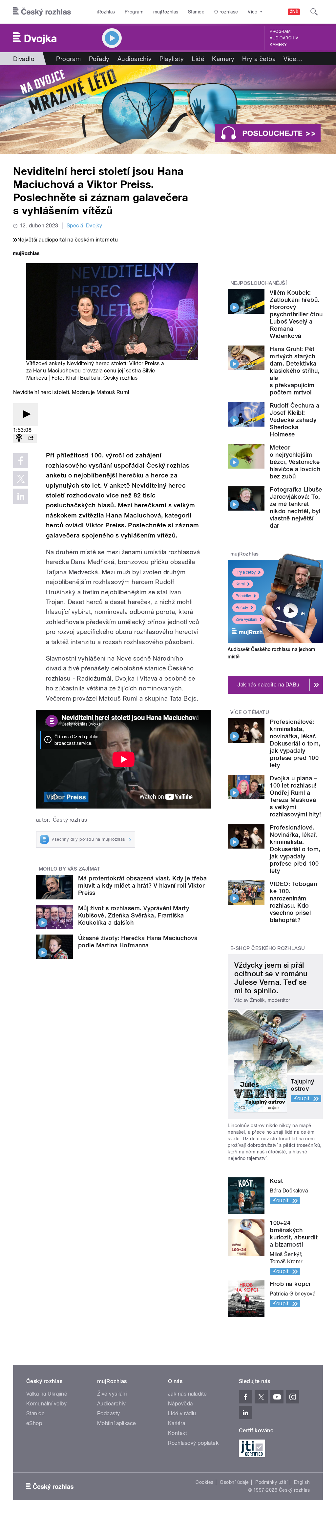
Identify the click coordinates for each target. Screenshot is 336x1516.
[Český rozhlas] (42, 12)
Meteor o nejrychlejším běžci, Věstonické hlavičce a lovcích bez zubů (295, 462)
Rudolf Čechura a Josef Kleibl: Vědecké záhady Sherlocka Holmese (294, 420)
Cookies (204, 1482)
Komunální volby (46, 1403)
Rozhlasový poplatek (193, 1443)
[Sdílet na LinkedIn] (20, 496)
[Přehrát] (25, 414)
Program (134, 11)
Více (293, 58)
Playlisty (171, 58)
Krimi (240, 584)
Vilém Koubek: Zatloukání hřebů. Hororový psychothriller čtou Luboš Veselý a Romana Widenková (296, 314)
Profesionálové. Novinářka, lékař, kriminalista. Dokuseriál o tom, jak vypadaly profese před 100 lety (295, 849)
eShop (34, 1423)
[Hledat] (314, 12)
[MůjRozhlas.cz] (26, 254)
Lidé (198, 58)
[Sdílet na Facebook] (20, 460)
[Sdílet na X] (20, 478)
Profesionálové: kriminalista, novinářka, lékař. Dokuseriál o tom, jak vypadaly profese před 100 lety (295, 743)
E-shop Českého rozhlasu (267, 948)
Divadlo (23, 58)
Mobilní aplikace (116, 1423)
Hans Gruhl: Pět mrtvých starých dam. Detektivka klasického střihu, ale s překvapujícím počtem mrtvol (295, 371)
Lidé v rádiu (182, 1413)
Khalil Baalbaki (83, 378)
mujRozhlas (165, 11)
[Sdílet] (31, 438)
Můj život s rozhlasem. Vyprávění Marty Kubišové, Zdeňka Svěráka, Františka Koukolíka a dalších (133, 915)
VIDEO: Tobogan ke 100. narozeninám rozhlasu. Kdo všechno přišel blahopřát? (293, 901)
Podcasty (108, 1413)
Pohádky (243, 596)
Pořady (99, 58)
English (302, 1482)
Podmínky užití (271, 1482)
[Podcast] (19, 438)
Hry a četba (259, 58)
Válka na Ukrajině (46, 1394)
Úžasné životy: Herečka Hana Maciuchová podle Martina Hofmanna (138, 942)
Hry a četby (246, 572)
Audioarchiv (284, 38)
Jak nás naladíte (187, 1394)
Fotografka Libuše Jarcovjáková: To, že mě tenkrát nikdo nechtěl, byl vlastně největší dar (296, 507)
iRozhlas (106, 11)
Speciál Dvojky (84, 225)
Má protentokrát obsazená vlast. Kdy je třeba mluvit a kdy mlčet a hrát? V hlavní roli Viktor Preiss (142, 885)
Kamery (278, 44)
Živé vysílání (246, 619)
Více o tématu (249, 712)
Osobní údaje (234, 1482)
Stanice (196, 11)
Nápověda (180, 1403)
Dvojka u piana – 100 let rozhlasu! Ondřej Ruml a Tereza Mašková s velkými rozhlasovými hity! (295, 796)
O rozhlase (226, 11)
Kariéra (176, 1423)
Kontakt (177, 1433)
